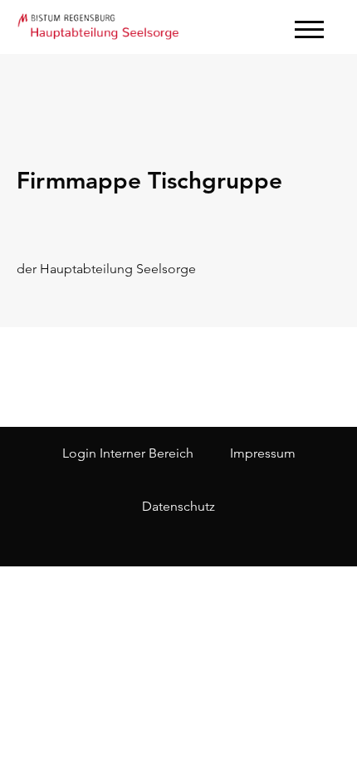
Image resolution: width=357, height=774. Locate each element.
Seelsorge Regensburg (100, 25)
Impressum (263, 453)
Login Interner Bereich (127, 453)
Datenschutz (178, 506)
